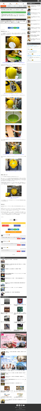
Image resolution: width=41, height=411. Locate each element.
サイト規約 (19, 407)
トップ (1, 7)
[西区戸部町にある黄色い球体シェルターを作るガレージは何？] (17, 28)
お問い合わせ (20, 408)
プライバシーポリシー (23, 407)
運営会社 (16, 407)
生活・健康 (4, 7)
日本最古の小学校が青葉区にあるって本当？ (32, 45)
